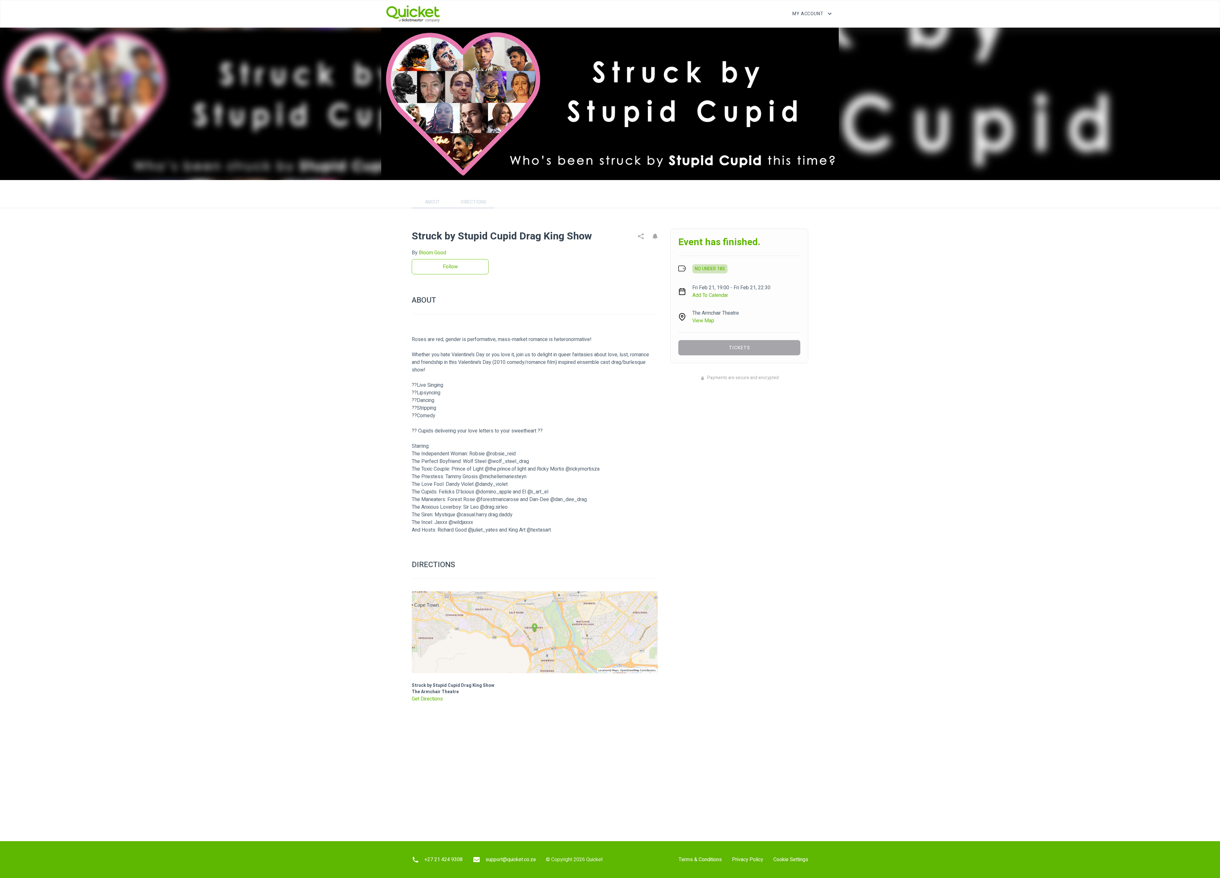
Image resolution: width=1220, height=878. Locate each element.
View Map (703, 321)
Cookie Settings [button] (790, 859)
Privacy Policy (747, 859)
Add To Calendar (710, 295)
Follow (450, 267)
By (429, 253)
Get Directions (427, 699)
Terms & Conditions (700, 859)
